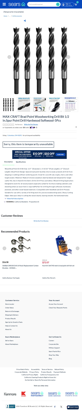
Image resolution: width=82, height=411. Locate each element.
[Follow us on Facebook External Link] (55, 406)
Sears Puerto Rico (55, 351)
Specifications (21, 162)
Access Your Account (56, 304)
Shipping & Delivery (11, 315)
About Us (8, 329)
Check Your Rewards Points (58, 308)
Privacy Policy (34, 372)
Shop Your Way (54, 355)
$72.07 (45, 262)
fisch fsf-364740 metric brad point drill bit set (58, 266)
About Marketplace (11, 344)
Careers (51, 340)
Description (8, 162)
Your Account (54, 300)
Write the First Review (31, 124)
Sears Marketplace (12, 337)
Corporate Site (54, 344)
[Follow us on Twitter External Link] (61, 406)
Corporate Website (21, 372)
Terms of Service (47, 369)
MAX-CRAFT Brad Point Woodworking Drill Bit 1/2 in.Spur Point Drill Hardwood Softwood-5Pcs (36, 118)
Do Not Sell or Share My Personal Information (40, 380)
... (9, 16)
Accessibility (35, 369)
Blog (50, 359)
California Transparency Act (49, 375)
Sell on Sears (9, 340)
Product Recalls (10, 318)
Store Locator (9, 304)
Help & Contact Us (11, 326)
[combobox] (44, 4)
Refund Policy (59, 369)
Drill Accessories (17, 16)
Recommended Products (15, 231)
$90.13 (44, 260)
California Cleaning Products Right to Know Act (40, 377)
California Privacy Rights (30, 375)
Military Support (54, 348)
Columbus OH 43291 (14, 135)
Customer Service (12, 300)
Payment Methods (60, 372)
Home (5, 16)
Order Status (9, 308)
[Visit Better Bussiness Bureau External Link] (10, 406)
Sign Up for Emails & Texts (13, 322)
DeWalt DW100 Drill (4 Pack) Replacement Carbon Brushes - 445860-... (20, 267)
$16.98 (5, 262)
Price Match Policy (22, 369)
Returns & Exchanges (12, 311)
